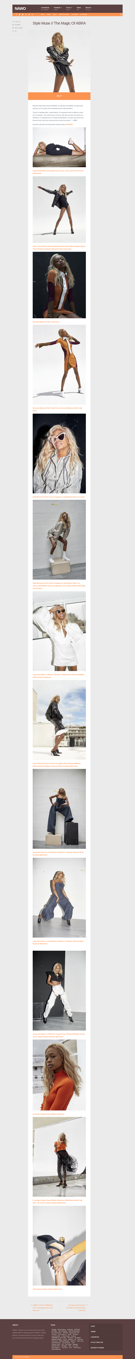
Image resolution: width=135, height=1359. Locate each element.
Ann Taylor (75, 1346)
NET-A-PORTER (62, 1331)
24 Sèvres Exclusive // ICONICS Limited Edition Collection (76, 1307)
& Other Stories (65, 1336)
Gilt (75, 1339)
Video (79, 8)
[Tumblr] (26, 14)
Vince (73, 1342)
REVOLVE (77, 1329)
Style (68, 8)
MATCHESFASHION (74, 1331)
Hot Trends (83, 14)
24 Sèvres (75, 1334)
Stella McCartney (56, 1342)
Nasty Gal (80, 1339)
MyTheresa (71, 1337)
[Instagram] (19, 14)
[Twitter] (29, 14)
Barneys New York (74, 1332)
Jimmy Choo (80, 1341)
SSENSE (20, 28)
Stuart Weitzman (56, 1349)
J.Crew (65, 1339)
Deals (54, 14)
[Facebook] (16, 14)
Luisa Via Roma (56, 1336)
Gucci (70, 1347)
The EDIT (54, 1334)
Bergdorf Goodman (57, 1339)
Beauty (88, 8)
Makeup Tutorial (64, 14)
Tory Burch (65, 1347)
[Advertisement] (109, 53)
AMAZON (65, 1332)
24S (63, 1344)
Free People (68, 1344)
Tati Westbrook (66, 1342)
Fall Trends (55, 1341)
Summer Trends (56, 1344)
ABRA (16, 28)
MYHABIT (54, 1331)
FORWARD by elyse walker (59, 1337)
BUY (59, 96)
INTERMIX (64, 1346)
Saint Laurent (77, 1347)
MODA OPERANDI (64, 1341)
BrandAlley (78, 1337)
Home (42, 14)
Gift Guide (75, 14)
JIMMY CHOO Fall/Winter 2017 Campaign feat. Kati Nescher (43, 1307)
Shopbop (54, 1329)
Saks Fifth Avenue (56, 1332)
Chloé (69, 1346)
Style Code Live (62, 1334)
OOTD (69, 1334)
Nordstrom (70, 1329)
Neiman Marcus (62, 1329)
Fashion (57, 8)
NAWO (20, 8)
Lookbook (45, 8)
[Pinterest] (22, 14)
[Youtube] (32, 14)
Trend (48, 14)
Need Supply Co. (56, 1347)
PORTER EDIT (56, 1346)
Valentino (70, 1339)
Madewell (75, 1344)
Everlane (73, 1336)
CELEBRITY (18, 24)
